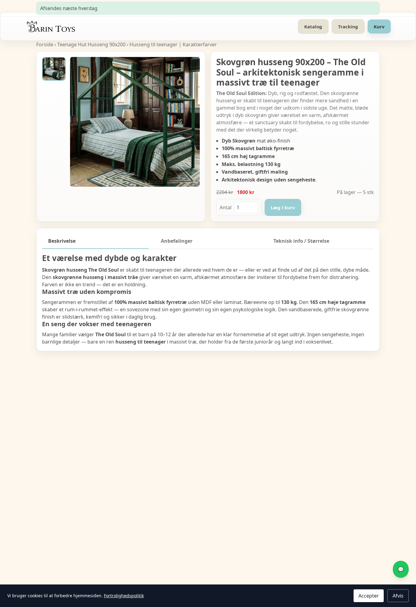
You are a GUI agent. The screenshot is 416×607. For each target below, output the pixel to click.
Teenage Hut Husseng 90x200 (91, 44)
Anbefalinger (176, 241)
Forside (44, 44)
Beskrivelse (62, 241)
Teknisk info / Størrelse (301, 241)
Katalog (313, 26)
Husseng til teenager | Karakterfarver (173, 44)
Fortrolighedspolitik (124, 595)
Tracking (348, 26)
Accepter (368, 595)
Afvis (398, 595)
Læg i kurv (283, 207)
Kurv (379, 26)
